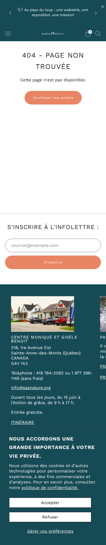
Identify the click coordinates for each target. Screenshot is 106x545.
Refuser (50, 517)
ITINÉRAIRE (22, 422)
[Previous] (10, 12)
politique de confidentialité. (49, 487)
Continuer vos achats (53, 98)
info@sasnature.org (31, 387)
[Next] (95, 12)
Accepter (50, 502)
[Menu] (8, 33)
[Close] (102, 7)
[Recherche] (98, 33)
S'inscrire (53, 262)
